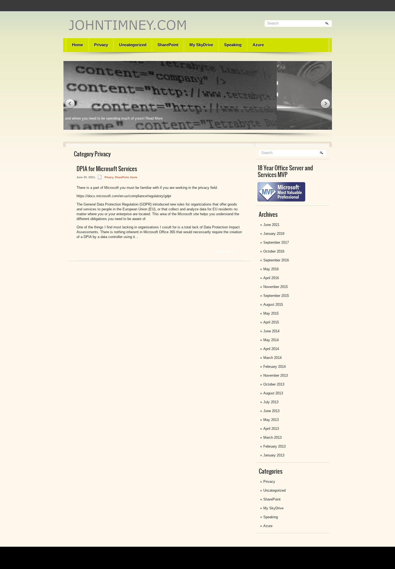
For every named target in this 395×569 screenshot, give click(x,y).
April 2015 (271, 322)
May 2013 (271, 420)
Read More (215, 118)
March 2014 (272, 358)
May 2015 (271, 313)
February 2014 (274, 367)
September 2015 (276, 296)
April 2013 (271, 429)
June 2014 (271, 331)
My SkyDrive (201, 44)
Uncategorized (132, 44)
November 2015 (275, 287)
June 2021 (271, 225)
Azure (258, 44)
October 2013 (273, 384)
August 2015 (273, 304)
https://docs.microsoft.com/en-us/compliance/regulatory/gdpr (124, 196)
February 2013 (274, 446)
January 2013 (273, 455)
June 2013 (271, 411)
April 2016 (271, 278)
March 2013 (272, 437)
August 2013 (273, 393)
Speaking (233, 44)
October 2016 (273, 251)
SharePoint (167, 44)
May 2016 (271, 269)
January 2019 (273, 234)
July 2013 (270, 402)
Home (77, 44)
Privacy (101, 44)
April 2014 (271, 349)
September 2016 (276, 260)
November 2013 (275, 375)
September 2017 (276, 242)
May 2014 (271, 340)
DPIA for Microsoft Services (107, 168)
